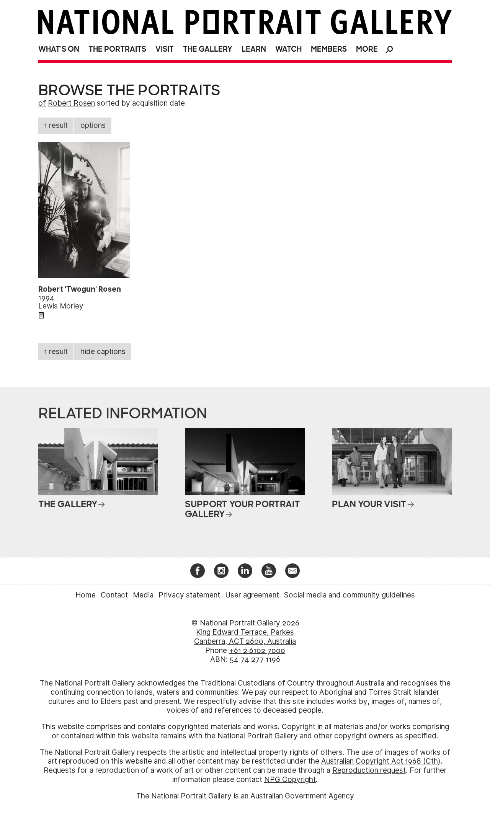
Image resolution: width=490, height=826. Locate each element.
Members (329, 49)
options (93, 125)
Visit (164, 49)
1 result (56, 125)
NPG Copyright (290, 779)
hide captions (103, 351)
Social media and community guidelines (349, 595)
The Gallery (207, 49)
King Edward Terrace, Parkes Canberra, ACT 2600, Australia (245, 637)
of (42, 103)
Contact (114, 595)
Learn (254, 49)
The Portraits (117, 49)
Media (143, 595)
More (367, 49)
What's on (58, 49)
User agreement (252, 595)
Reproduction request (369, 770)
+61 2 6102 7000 (257, 650)
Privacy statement (189, 595)
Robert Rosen (71, 103)
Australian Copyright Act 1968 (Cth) (381, 761)
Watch (288, 49)
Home (85, 595)
